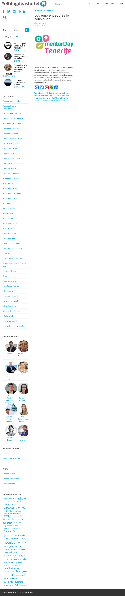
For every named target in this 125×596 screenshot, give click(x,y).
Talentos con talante (11, 286)
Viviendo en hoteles (10, 306)
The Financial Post (10, 291)
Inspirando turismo (10, 238)
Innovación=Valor (9, 233)
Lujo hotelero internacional (13, 258)
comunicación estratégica (12, 513)
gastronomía (11, 535)
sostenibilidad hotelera (11, 568)
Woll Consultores (21, 585)
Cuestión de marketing (12, 153)
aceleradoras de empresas (46, 93)
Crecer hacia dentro (10, 143)
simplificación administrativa (54, 100)
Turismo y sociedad (10, 301)
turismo (8, 581)
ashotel (21, 498)
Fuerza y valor (8, 218)
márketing (14, 552)
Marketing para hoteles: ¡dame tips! (14, 264)
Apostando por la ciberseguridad (9, 107)
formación (48, 95)
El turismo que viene (10, 198)
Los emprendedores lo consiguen (51, 17)
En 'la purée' (7, 203)
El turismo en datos (10, 188)
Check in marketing (10, 133)
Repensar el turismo (10, 281)
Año (14, 27)
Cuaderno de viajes (10, 148)
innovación (57, 95)
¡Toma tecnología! (10, 321)
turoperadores (8, 585)
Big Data (20, 502)
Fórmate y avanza (9, 213)
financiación (39, 95)
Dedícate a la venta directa (13, 158)
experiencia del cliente (12, 528)
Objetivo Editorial (114, 4)
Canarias (9, 507)
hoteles (9, 542)
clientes (20, 507)
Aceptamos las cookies (12, 101)
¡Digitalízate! (8, 316)
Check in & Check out (11, 128)
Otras (5, 276)
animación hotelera (10, 498)
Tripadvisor (13, 578)
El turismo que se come (12, 193)
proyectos (38, 100)
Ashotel (6, 453)
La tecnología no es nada (12, 248)
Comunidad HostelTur (11, 458)
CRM (13, 519)
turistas (19, 581)
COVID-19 (8, 516)
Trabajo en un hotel (10, 296)
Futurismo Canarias (10, 223)
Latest (20, 37)
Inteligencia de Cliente (11, 243)
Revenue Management (13, 563)
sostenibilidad (15, 565)
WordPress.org (9, 484)
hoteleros (23, 538)
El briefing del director (11, 178)
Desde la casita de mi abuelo (13, 163)
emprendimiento (63, 93)
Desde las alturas (9, 168)
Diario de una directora (11, 173)
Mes (3, 27)
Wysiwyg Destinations (11, 311)
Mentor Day (50, 98)
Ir (26, 30)
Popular (9, 37)
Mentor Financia (61, 98)
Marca (13, 549)
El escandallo (8, 183)
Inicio (99, 4)
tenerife (9, 571)
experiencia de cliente (11, 526)
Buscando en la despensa (12, 123)
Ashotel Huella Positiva (12, 113)
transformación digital (14, 576)
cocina (6, 511)
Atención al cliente (10, 502)
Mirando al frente (9, 271)
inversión (65, 95)
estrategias (17, 522)
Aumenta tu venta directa (13, 118)
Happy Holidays (9, 228)
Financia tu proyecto (44, 11)
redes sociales (19, 559)
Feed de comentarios (11, 479)
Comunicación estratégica (13, 138)
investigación (39, 98)
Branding (6, 504)
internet (6, 549)
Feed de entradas (9, 474)
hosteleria (15, 538)
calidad (13, 504)
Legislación (7, 253)
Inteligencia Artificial (14, 546)
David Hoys (40, 26)
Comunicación (15, 511)
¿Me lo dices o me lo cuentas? (14, 326)
